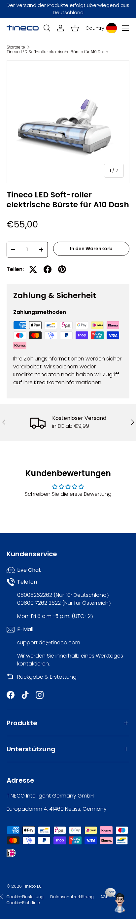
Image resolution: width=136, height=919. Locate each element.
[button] (75, 28)
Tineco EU (32, 886)
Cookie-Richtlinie (23, 902)
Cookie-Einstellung (25, 897)
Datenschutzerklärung (72, 897)
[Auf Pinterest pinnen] (62, 269)
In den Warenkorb (91, 248)
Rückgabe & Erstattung (47, 677)
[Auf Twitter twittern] (33, 269)
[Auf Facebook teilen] (47, 269)
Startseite (16, 47)
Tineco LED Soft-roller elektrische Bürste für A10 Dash (57, 52)
